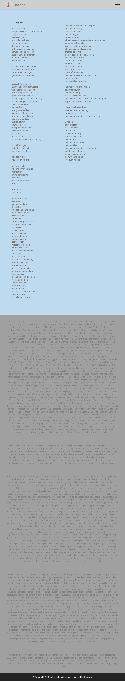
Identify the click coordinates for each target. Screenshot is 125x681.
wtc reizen (70, 130)
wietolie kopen (18, 37)
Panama (109, 394)
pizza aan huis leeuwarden (24, 66)
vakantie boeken (15, 479)
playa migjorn (73, 460)
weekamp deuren (20, 280)
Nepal (21, 394)
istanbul (66, 511)
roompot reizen (19, 285)
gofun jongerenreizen (22, 92)
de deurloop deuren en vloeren (79, 55)
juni (101, 479)
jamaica (100, 511)
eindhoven (92, 476)
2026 (55, 321)
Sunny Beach (21, 420)
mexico (14, 526)
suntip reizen (71, 125)
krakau (99, 514)
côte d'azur (84, 497)
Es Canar (72, 359)
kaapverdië (33, 514)
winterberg (80, 558)
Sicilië (73, 415)
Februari (94, 321)
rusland (87, 627)
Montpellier (39, 391)
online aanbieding (20, 175)
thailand (80, 549)
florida (84, 502)
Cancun (33, 347)
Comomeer (57, 350)
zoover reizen (18, 242)
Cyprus (29, 356)
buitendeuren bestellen (22, 224)
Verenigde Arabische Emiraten (70, 426)
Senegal (38, 415)
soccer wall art (72, 78)
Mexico (105, 388)
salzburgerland (30, 540)
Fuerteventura (99, 362)
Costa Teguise (70, 353)
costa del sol (43, 451)
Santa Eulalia (46, 412)
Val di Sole (109, 423)
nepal (22, 529)
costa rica (61, 497)
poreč (103, 535)
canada (28, 494)
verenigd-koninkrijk (48, 555)
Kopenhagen (61, 377)
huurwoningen (71, 34)
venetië (36, 555)
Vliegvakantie (18, 429)
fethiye (87, 661)
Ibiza (9, 371)
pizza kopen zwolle (21, 297)
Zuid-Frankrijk (82, 432)
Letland (10, 382)
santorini (20, 543)
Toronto (114, 420)
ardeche (71, 603)
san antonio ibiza (73, 69)
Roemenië (18, 409)
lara (36, 517)
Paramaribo (13, 397)
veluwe (28, 555)
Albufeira (44, 330)
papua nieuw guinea (65, 532)
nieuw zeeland (68, 529)
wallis (38, 558)
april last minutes (36, 586)
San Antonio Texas (95, 409)
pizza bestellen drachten (23, 277)
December (62, 324)
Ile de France (30, 397)
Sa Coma (44, 409)
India (90, 371)
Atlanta (91, 333)
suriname (26, 549)
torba (102, 663)
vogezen (13, 558)
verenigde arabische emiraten (71, 555)
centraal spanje (41, 448)
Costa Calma (33, 353)
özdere (43, 532)
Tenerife (82, 420)
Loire (94, 382)
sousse (33, 638)
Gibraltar (30, 365)
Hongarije (102, 368)
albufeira (59, 482)
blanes (106, 445)
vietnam (106, 555)
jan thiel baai (95, 598)
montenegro (67, 526)
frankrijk (92, 502)
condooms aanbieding (22, 259)
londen (110, 517)
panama (51, 532)
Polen (58, 403)
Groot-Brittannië (34, 368)
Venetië (34, 426)
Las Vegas (90, 380)
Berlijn (105, 336)
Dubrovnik (12, 359)
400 (105, 324)
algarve (67, 482)
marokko (40, 523)
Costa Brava (20, 353)
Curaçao (107, 353)
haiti (44, 508)
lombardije (70, 615)
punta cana (65, 537)
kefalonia (53, 514)
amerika (95, 482)
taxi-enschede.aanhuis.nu (23, 90)
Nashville (96, 391)
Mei (113, 321)
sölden (22, 546)
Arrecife (76, 333)
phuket (111, 532)
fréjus (27, 606)
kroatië (112, 514)
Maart (102, 321)
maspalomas (18, 136)
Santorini (103, 412)
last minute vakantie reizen (77, 87)
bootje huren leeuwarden (23, 69)
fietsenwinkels (18, 166)
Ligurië (28, 382)
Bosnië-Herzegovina (54, 339)
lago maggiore (59, 615)
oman (12, 532)
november (31, 482)
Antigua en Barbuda (26, 333)
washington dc (48, 558)
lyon (31, 520)
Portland (96, 403)
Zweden (93, 432)
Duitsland (23, 359)
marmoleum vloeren (21, 40)
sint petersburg (98, 627)
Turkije (60, 423)
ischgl (41, 511)
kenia (67, 514)
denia (14, 633)
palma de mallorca (84, 457)
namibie (110, 526)
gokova (101, 661)
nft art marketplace (20, 57)
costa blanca (70, 448)
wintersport (91, 558)
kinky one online (19, 34)
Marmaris (13, 388)
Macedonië (41, 385)
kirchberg (75, 514)
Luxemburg (29, 385)
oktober (22, 482)
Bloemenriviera (38, 382)
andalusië (56, 445)
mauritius (83, 523)
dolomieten (50, 499)
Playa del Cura (70, 400)
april (91, 479)
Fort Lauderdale (60, 362)
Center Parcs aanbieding (28, 330)
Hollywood (70, 368)
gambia (38, 505)
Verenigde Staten (93, 426)
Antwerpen (42, 333)
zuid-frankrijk (53, 603)
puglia (57, 537)
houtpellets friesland (21, 84)
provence (18, 537)
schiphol (103, 476)
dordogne (84, 499)
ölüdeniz (112, 529)
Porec (64, 403)
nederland (13, 529)
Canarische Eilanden (47, 347)
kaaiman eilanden (18, 514)
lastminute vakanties (74, 142)
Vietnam (29, 429)
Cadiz (33, 342)
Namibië (79, 391)
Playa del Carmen (55, 400)
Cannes (61, 347)
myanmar (91, 526)
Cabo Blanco (23, 342)
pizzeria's (16, 207)
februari (77, 479)
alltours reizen (71, 139)
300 (100, 324)
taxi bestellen (71, 145)
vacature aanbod (19, 294)
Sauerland (11, 415)
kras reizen (17, 192)
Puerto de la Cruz (48, 406)
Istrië (10, 374)
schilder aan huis (19, 239)
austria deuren (18, 122)
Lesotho (114, 380)
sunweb (93, 655)
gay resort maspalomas (23, 75)
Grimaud (22, 368)
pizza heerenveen (73, 31)
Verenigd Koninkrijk (47, 426)
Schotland (21, 415)
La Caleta (11, 380)
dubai (92, 499)
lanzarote (58, 454)
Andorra (110, 330)
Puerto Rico (62, 406)
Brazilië (86, 339)
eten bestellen (18, 28)
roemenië (107, 537)
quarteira (82, 537)
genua (41, 615)
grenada (86, 505)
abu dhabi (50, 641)
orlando (29, 532)
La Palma (68, 380)
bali (9, 488)
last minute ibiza (19, 262)
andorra (113, 482)
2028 (67, 321)
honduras (69, 508)
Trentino (35, 423)
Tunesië (52, 423)
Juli (14, 324)
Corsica (82, 350)
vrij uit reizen (17, 218)
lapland (29, 517)
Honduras (80, 368)
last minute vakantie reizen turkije (80, 75)
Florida (49, 362)
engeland (42, 502)
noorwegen (81, 529)
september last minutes (17, 589)
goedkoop (112, 476)
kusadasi (81, 638)
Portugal (111, 403)
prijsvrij (85, 655)
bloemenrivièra (110, 612)
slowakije (13, 546)
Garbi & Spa (35, 371)
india (24, 511)
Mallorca (95, 385)
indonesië (32, 511)
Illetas (83, 371)
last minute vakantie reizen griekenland (83, 116)
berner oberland (104, 488)
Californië (97, 345)
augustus (112, 479)
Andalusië (100, 330)
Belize (88, 336)
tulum (39, 624)
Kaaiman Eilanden (108, 374)
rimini (97, 615)
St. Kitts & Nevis (75, 417)
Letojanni (19, 382)
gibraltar (65, 505)
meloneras (35, 457)
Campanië (15, 347)
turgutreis (110, 663)
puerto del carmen (105, 460)
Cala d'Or (59, 342)
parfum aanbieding (74, 157)
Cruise (93, 353)
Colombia (46, 350)
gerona (109, 451)
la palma (49, 454)
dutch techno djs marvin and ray (26, 139)
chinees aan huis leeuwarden (78, 49)
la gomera (39, 595)
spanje (29, 546)
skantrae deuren (19, 125)
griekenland (96, 505)
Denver (56, 356)
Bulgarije (13, 342)
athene (24, 609)
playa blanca (98, 457)
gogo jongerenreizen (75, 154)
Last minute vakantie (58, 327)
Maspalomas (55, 388)
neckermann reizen (20, 233)
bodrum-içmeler (61, 661)
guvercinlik (110, 661)
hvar (107, 508)
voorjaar (48, 479)
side (94, 543)
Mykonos (70, 391)
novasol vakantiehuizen (22, 116)
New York (30, 394)
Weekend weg (86, 429)
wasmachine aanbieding (76, 110)
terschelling (64, 549)
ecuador (10, 502)
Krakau (76, 377)
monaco (54, 624)
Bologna (32, 339)
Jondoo (19, 5)
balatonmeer (55, 612)
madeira (61, 520)
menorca (45, 457)
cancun (55, 494)
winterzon (102, 558)
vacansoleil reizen (20, 130)
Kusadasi (112, 377)
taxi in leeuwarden (73, 60)
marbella (12, 457)
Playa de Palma (22, 403)
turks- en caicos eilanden (69, 552)
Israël (106, 371)
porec (15, 621)
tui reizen (16, 183)
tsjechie (12, 638)
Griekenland (107, 365)
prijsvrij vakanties (55, 577)
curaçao (106, 497)
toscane (13, 552)
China (38, 350)
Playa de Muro (100, 400)
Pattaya (57, 397)
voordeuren (17, 172)
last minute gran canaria (23, 49)
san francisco (73, 540)
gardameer (48, 505)
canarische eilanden (15, 448)
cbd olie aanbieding (21, 180)
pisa (86, 615)
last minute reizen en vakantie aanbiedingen (85, 98)
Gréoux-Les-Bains (65, 365)
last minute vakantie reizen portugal (81, 148)
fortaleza (46, 592)
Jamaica (51, 374)
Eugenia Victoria (94, 365)
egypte (18, 502)
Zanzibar (59, 432)
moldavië (35, 526)
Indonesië (97, 371)
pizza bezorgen (19, 145)
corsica (17, 497)
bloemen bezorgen (74, 133)
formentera (87, 451)
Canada (24, 347)
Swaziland (43, 420)
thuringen (113, 600)
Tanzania (64, 420)
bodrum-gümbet (45, 661)
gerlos (57, 505)
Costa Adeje (92, 350)
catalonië (29, 448)
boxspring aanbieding (22, 127)
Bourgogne (77, 339)
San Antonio (80, 409)
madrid (79, 454)
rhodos (98, 537)
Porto (104, 403)
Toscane (26, 423)
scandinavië (49, 543)
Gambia (109, 362)
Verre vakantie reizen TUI (36, 327)
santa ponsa (67, 463)
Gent (23, 365)
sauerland (38, 543)
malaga (87, 454)
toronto (100, 549)
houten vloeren (72, 37)
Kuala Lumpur (100, 377)
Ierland (68, 371)
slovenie (111, 543)
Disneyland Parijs (45, 397)
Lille (47, 382)
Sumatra (10, 420)
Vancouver (24, 426)
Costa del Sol (46, 353)
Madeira (51, 385)
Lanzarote (58, 380)
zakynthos (26, 561)
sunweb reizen (18, 274)
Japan (66, 374)
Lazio (98, 380)
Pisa (86, 397)
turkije (55, 552)
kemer (61, 514)
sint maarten (24, 630)
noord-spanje (68, 457)
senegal (60, 543)
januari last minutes (88, 583)
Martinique (43, 388)
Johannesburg (82, 374)
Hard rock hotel (48, 371)
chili (101, 494)
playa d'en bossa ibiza (75, 107)
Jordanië (94, 374)
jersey (107, 511)
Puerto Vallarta (90, 406)
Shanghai (65, 415)
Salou (51, 409)
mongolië (45, 526)
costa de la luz (14, 451)
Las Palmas (79, 380)
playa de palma (59, 460)
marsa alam (41, 603)
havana (70, 598)
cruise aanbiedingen (74, 28)
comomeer (11, 615)
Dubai (106, 356)
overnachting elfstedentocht (25, 101)
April (108, 321)
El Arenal (62, 359)
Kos (69, 377)
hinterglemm (58, 508)
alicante (41, 630)
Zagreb (39, 432)
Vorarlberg (38, 429)
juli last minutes (85, 586)
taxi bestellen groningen (76, 81)
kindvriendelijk (59, 476)
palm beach (112, 589)
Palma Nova (100, 394)
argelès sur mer (40, 485)
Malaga (67, 385)
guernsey (36, 508)
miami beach (24, 526)
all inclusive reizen (20, 247)
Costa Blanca (105, 350)
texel (73, 549)
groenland (108, 505)
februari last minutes (107, 583)
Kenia (41, 377)
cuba (99, 497)
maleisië (96, 520)
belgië (44, 488)
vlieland (114, 555)
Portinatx (87, 403)
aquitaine (19, 485)
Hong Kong (92, 368)
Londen (101, 382)
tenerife (92, 463)
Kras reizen (19, 327)
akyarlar (114, 658)
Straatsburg (111, 417)
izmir (74, 638)
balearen (66, 445)
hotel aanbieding (19, 236)
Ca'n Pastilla (71, 347)
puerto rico (29, 598)
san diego (61, 540)
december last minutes (81, 589)
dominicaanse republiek (67, 499)
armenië (63, 485)
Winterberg (107, 429)
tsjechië (39, 552)
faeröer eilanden (62, 502)
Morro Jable (51, 391)
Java (73, 374)
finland (77, 502)
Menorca (97, 388)
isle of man (50, 511)
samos (41, 540)
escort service (18, 60)
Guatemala (59, 368)
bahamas (104, 485)
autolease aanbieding (75, 151)
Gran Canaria (80, 365)
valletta (108, 552)
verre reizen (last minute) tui (78, 46)
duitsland (111, 499)
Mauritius (67, 388)
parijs (78, 532)
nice (59, 529)
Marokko (23, 388)
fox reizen (16, 253)
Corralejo (73, 350)
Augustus (21, 324)
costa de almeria (96, 448)
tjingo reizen (17, 201)
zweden (88, 561)
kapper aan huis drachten (23, 55)
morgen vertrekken (20, 371)
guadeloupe (14, 508)
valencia (112, 463)
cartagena (71, 494)
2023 (37, 321)
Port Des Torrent (75, 403)
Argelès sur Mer (64, 333)
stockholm (63, 546)
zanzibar (45, 561)
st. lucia (100, 546)
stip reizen (16, 227)
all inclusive (33, 374)
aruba (70, 485)
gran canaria (75, 505)
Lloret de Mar (84, 382)
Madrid (59, 385)
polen (97, 535)
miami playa (55, 457)
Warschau (62, 429)
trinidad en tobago (26, 552)
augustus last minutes (104, 586)
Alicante (61, 330)
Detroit (64, 356)
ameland (86, 482)
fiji (71, 502)
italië (79, 511)
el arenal (67, 451)
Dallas (36, 356)
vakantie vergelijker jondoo (24, 221)
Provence (18, 406)
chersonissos (83, 494)
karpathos (43, 514)
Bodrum (12, 339)
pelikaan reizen (19, 157)
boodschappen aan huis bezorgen (28, 98)
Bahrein (19, 336)
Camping (52, 333)
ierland (10, 511)
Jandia (59, 374)
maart (85, 479)
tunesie (47, 552)
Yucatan (31, 432)
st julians (66, 621)
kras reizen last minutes (36, 577)
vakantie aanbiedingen (22, 72)
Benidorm (96, 336)
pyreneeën (13, 463)
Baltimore (33, 336)
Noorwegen (46, 394)
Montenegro (27, 391)
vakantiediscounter (24, 583)
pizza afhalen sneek (74, 72)
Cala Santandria (51, 345)
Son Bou (114, 415)
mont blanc (55, 526)
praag (10, 537)
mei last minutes (52, 586)
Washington (73, 429)
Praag (9, 406)
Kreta (82, 377)
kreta (105, 514)
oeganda (102, 529)
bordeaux (39, 491)
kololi (111, 606)
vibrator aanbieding (21, 245)
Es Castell (81, 359)
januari (70, 479)
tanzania (46, 549)
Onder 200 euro (90, 324)
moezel (84, 600)
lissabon (76, 517)
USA (101, 423)
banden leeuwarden (21, 212)
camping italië (88, 511)
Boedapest (22, 339)
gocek (93, 661)
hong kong (79, 508)
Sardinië (112, 412)
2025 (49, 321)
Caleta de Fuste (85, 345)
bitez (25, 661)
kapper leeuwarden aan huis (78, 101)
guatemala (26, 508)
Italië (25, 374)
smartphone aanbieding (23, 210)
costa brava (82, 448)
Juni (9, 324)
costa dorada (56, 451)
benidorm (97, 445)
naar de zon (72, 327)
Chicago (30, 350)
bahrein (113, 485)
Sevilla (46, 415)
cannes (62, 494)
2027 (61, 321)
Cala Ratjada (37, 345)
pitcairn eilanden (16, 535)
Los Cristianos (16, 385)
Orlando (84, 394)
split (25, 621)
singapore (102, 543)
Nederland (106, 391)
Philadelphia (77, 397)
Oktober (42, 324)
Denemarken (46, 356)
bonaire (31, 491)
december (42, 482)
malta (112, 520)
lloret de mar (69, 454)
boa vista (45, 618)
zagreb (31, 621)
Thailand (105, 420)
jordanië (114, 511)
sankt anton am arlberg (90, 540)
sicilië (88, 543)
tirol (87, 549)
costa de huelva (111, 448)
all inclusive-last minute (33, 479)
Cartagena (95, 347)
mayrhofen (93, 523)
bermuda (91, 488)
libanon (67, 517)
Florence (40, 362)
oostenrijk (20, 532)
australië (78, 485)
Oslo (91, 394)
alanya (51, 482)
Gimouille (40, 365)
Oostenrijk (63, 394)
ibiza (19, 454)
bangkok (16, 488)
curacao (85, 598)
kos (93, 514)
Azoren (11, 336)
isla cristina (39, 454)
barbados (25, 488)
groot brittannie (33, 612)
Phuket (101, 397)
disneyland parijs (36, 499)
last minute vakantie (21, 148)
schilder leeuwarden (74, 57)
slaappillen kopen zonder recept (27, 31)
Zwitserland (103, 432)
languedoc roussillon (40, 606)
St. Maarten (89, 417)
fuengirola (39, 633)
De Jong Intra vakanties (22, 169)
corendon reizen (19, 198)
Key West (50, 377)
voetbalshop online (21, 43)
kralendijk (83, 618)
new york (41, 529)
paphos (112, 598)
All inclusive (71, 330)
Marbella (110, 385)
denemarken (22, 499)
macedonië (39, 520)
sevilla (77, 463)
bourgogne (87, 491)
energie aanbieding (21, 110)
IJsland (76, 371)
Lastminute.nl (27, 321)
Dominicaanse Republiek (91, 356)
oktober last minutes (39, 589)
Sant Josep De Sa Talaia (87, 412)
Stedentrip (61, 417)
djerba (27, 638)
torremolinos (102, 463)
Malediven (76, 385)
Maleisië (86, 385)
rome (114, 537)
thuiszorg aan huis (20, 46)
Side (79, 415)
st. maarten (110, 546)
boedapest (21, 491)
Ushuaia (60, 371)
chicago (94, 494)
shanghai (80, 543)
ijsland (17, 511)
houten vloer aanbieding (23, 250)
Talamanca (53, 420)
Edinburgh (34, 359)
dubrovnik (101, 499)
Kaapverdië (13, 377)
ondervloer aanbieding (22, 271)
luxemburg (23, 520)
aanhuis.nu (17, 177)
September (33, 324)
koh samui (85, 514)
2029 (73, 321)
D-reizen (69, 122)
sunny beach (15, 549)
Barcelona (52, 336)
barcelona (75, 445)
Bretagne (95, 339)
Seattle (30, 415)
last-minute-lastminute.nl (61, 677)
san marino (107, 540)
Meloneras (77, 388)
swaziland (36, 549)
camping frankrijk (104, 502)
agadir (82, 621)
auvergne (87, 485)
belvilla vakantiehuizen (75, 95)
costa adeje (26, 497)
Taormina (73, 420)
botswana (76, 491)
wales (31, 558)
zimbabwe (55, 561)
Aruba (84, 333)
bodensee (64, 600)
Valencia (15, 426)
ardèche (29, 485)
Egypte (54, 359)
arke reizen (17, 189)
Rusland (34, 409)
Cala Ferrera (69, 342)
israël (58, 511)
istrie (10, 621)
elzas (34, 502)
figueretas (76, 451)
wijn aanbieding (19, 107)
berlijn (83, 488)
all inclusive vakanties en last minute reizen (85, 40)
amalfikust (76, 482)
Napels (88, 391)
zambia (36, 561)
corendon (67, 655)
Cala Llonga (94, 342)
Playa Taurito (49, 403)
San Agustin (68, 409)
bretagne (105, 491)
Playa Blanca (110, 397)
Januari (86, 321)
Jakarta (43, 374)
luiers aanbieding (20, 104)
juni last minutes (69, 586)
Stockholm (99, 417)
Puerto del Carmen (31, 406)
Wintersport (21, 432)
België (81, 336)
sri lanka (53, 546)
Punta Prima (103, 406)
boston (67, 491)
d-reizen (76, 655)
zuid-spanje (77, 561)
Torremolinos (15, 423)
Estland (112, 359)
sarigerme (77, 663)
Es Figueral (92, 359)
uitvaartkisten (18, 215)
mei (95, 479)
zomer (56, 479)
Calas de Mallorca (45, 342)
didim (79, 661)
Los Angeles (111, 382)
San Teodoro (70, 412)
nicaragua (51, 529)
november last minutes (59, 589)
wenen (59, 558)
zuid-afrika (65, 561)
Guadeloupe (47, 368)
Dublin (113, 356)
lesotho (52, 517)
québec (90, 537)
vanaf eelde (82, 476)
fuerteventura (99, 451)
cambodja (19, 494)
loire (104, 517)
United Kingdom (90, 423)
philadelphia (101, 532)
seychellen (70, 543)
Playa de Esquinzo (17, 400)
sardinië (29, 543)
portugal (111, 535)
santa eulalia (55, 463)
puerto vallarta (46, 537)
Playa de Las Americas (36, 400)
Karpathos (23, 377)
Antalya (13, 333)
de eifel (73, 600)
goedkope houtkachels (22, 95)
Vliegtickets (107, 426)
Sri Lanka (52, 417)
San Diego (108, 409)
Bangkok (42, 336)
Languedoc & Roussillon (42, 380)
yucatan (112, 558)
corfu (10, 497)
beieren (50, 600)
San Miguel (34, 412)
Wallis (53, 429)
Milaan (18, 391)
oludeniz (60, 663)
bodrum (11, 491)
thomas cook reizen (74, 52)
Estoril (13, 362)
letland (59, 517)
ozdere (69, 663)
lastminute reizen (20, 265)
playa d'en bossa (27, 460)
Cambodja (107, 345)
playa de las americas (51, 535)
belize (66, 488)
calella (113, 445)
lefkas (65, 609)
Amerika (91, 330)
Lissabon (73, 382)
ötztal (36, 532)
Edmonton (44, 359)
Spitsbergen (40, 417)
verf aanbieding (72, 92)
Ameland (82, 330)
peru (92, 532)
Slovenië (95, 415)
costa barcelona (56, 448)
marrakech (30, 523)
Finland (32, 362)
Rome (26, 409)
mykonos (101, 526)
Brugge (104, 339)
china (106, 494)
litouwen (85, 517)
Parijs (22, 397)
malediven (86, 520)
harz (49, 508)
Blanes (113, 336)
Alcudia (52, 330)
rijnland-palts (94, 600)
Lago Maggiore (22, 380)
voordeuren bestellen (75, 43)
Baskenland (63, 336)
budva (73, 624)
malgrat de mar (99, 454)
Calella (73, 345)
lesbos (71, 609)
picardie (72, 606)
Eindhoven (105, 327)
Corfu (65, 350)
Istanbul (113, 371)
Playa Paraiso (36, 403)
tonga (93, 549)
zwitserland (98, 561)
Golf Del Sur (51, 365)
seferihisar (88, 663)
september (13, 482)
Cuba (100, 353)
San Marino (23, 412)
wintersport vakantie (21, 160)
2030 (79, 321)
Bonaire (40, 339)
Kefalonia (34, 377)
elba (18, 615)
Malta (102, 385)
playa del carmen (69, 535)
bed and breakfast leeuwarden (26, 291)
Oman (55, 394)
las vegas (43, 517)
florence (24, 615)
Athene (99, 333)
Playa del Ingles (85, 400)
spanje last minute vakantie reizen (36, 445)
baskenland (86, 445)
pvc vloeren (17, 133)
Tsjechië (43, 423)
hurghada (99, 508)
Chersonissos (19, 350)
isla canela (27, 454)
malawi (77, 520)
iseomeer (48, 615)
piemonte (80, 615)
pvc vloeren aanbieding (22, 151)
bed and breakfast (20, 119)
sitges (84, 463)
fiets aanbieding (19, 204)
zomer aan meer (109, 624)
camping (80, 362)
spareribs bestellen (74, 113)
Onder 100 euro (75, 324)
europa (50, 502)
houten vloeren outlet (21, 268)
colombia (114, 494)
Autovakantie (109, 333)
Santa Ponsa (58, 412)
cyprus (114, 497)
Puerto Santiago (75, 406)
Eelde (95, 327)
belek (19, 661)
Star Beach (86, 415)
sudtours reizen (72, 63)
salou (22, 463)
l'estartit (52, 633)
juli (105, 479)
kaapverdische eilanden (61, 618)
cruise (93, 497)
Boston (67, 339)
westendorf (69, 558)
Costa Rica (58, 353)
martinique (50, 523)
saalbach (11, 540)
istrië (73, 511)
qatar (74, 537)
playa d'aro (104, 633)
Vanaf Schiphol (85, 327)
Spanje (20, 417)
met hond (71, 476)
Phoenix (92, 397)
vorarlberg (22, 558)
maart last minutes (18, 586)
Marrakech (32, 388)
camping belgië (55, 488)
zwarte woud (12, 603)
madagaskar (50, 520)
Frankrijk (72, 362)
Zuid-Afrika (69, 432)
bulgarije (114, 491)
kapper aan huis (19, 282)
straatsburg (74, 546)
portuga (72, 627)
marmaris (20, 523)
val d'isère (91, 552)
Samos (58, 409)
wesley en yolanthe (74, 66)
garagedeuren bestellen (23, 52)
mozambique (80, 526)
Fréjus (88, 362)
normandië (92, 529)
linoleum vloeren (72, 160)
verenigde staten (93, 555)
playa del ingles (44, 460)
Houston (112, 368)
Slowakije (105, 415)
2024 (43, 321)
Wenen (97, 429)
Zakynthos (49, 432)
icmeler (12, 663)
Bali (26, 336)
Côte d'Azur (83, 353)
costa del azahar (29, 451)
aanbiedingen (18, 288)
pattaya (85, 532)
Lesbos (105, 380)
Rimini (10, 409)
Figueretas (22, 362)
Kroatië (89, 377)
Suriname (33, 420)
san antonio (43, 463)
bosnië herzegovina (53, 491)
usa (84, 552)
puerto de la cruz (88, 460)
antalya (11, 485)
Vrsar (47, 429)
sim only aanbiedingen (22, 113)
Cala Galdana (82, 342)
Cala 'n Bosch (24, 345)
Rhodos (113, 406)
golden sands (66, 592)
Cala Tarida (64, 345)
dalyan (12, 499)
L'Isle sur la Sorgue (59, 382)
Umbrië (78, 423)
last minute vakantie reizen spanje (81, 25)
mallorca (110, 454)
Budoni (112, 339)
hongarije (90, 508)
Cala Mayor (106, 342)
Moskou (61, 391)
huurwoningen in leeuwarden (25, 87)
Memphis (87, 388)
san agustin (31, 463)
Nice (38, 394)
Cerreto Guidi (107, 347)
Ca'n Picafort (83, 347)
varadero (77, 598)
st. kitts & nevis (88, 546)
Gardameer (15, 365)
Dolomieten (73, 356)
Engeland (103, 359)
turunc (62, 666)
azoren (96, 485)
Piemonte (66, 397)
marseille (60, 523)
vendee (88, 606)
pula (20, 621)
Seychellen (54, 415)
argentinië (53, 485)
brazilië (96, 491)
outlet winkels (18, 230)
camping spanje (41, 546)
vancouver (19, 555)
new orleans (31, 529)
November (52, 324)
